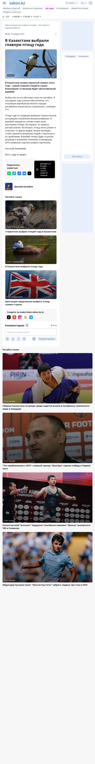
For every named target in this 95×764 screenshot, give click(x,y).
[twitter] (29, 173)
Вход (55, 325)
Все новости (44, 25)
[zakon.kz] (17, 3)
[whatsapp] (9, 173)
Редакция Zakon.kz (12, 28)
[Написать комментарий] (31, 332)
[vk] (24, 173)
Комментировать (47, 339)
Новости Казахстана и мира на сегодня (20, 25)
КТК (7, 109)
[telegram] (14, 173)
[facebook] (19, 173)
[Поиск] (91, 3)
